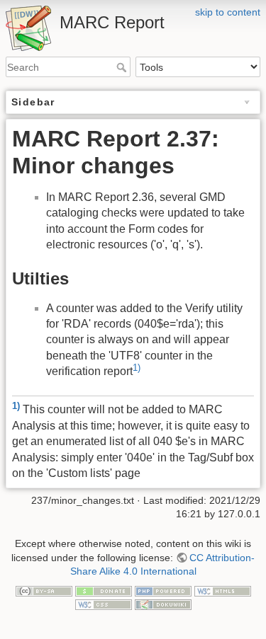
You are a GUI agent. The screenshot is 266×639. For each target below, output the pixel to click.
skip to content (227, 12)
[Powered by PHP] (163, 590)
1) (136, 367)
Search (123, 67)
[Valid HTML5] (222, 590)
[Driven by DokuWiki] (163, 604)
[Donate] (103, 590)
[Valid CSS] (103, 604)
